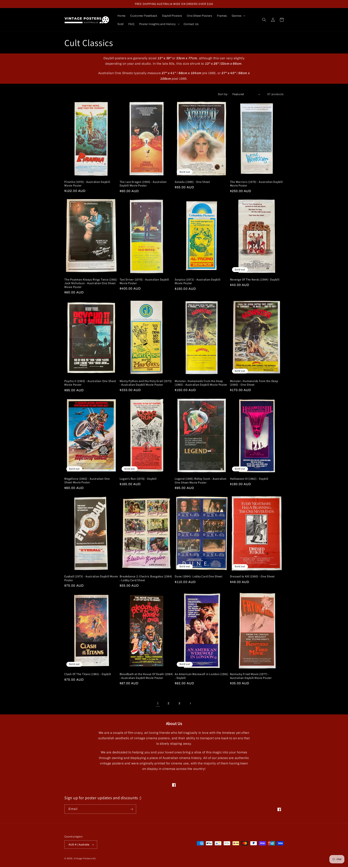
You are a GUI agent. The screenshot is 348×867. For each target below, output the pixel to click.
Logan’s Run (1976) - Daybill (138, 479)
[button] (238, 16)
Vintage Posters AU (85, 858)
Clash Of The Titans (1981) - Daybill (87, 674)
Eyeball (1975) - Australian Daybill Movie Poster (91, 578)
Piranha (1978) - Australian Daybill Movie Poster (87, 183)
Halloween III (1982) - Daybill (249, 479)
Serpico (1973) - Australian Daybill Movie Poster (197, 281)
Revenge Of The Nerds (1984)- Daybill (254, 279)
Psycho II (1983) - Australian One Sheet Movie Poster (90, 383)
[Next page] (190, 703)
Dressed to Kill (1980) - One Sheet (252, 576)
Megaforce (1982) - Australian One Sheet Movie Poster (87, 480)
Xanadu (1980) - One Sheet (192, 182)
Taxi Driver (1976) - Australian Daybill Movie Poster (144, 281)
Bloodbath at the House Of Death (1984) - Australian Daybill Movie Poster (146, 676)
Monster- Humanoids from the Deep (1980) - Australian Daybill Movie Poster (201, 383)
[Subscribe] (131, 809)
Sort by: (223, 94)
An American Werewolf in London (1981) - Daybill (201, 676)
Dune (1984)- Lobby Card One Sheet (198, 576)
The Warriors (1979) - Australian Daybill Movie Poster (256, 183)
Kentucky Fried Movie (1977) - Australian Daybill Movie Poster (251, 676)
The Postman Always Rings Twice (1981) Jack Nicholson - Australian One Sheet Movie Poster (90, 283)
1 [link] (158, 703)
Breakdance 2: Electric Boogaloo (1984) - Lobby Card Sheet (146, 578)
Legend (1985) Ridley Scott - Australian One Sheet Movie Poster (200, 480)
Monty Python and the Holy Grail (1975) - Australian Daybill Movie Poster (146, 383)
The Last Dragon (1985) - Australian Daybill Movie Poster (143, 183)
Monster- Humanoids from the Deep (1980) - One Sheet (254, 383)
